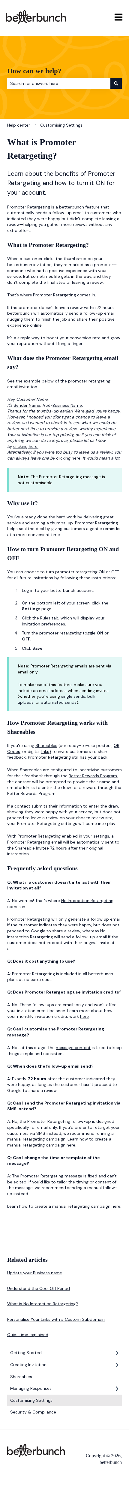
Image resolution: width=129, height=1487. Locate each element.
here (84, 1016)
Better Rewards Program (93, 775)
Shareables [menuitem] (21, 1376)
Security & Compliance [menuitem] (33, 1412)
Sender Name (27, 405)
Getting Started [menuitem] (26, 1352)
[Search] (116, 83)
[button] (117, 1354)
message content (73, 1047)
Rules (45, 618)
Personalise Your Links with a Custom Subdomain (56, 1319)
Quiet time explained (27, 1334)
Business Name (67, 405)
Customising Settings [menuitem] (31, 1400)
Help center (18, 125)
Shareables (46, 745)
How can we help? (34, 71)
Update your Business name (34, 1273)
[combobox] (58, 83)
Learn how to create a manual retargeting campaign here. (59, 1142)
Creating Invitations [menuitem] (29, 1364)
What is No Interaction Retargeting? (42, 1303)
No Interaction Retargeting (87, 900)
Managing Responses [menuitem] (31, 1388)
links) (46, 751)
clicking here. (25, 446)
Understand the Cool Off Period (38, 1288)
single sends (73, 696)
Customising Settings (61, 125)
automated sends (58, 702)
